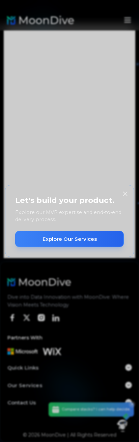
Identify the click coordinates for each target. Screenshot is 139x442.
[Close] (125, 193)
